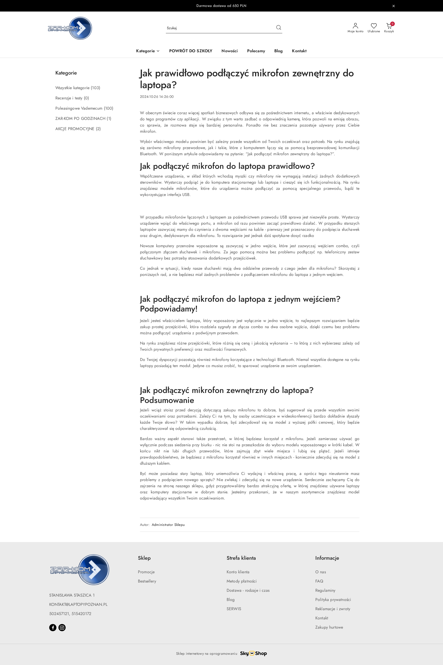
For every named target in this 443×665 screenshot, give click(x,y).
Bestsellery (147, 581)
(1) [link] (109, 118)
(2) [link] (98, 129)
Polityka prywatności (333, 599)
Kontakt (321, 618)
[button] (148, 51)
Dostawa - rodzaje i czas (248, 590)
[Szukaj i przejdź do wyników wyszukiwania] (278, 28)
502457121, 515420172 (70, 614)
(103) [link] (95, 88)
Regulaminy (325, 590)
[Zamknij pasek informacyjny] (393, 6)
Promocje (146, 572)
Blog (231, 599)
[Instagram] (62, 627)
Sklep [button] (144, 558)
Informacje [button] (327, 558)
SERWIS (234, 609)
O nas (320, 572)
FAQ (319, 581)
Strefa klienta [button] (241, 558)
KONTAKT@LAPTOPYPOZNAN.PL (78, 604)
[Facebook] (52, 627)
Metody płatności (242, 581)
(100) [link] (109, 108)
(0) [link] (86, 98)
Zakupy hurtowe (329, 627)
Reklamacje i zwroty (332, 609)
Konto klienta (238, 572)
